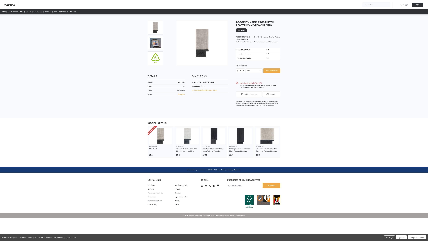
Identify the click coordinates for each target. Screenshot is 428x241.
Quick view (161, 141)
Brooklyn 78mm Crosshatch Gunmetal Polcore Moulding (266, 150)
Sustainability (152, 205)
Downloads (38, 12)
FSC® (177, 205)
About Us (48, 12)
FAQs (55, 12)
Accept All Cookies (417, 237)
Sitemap (177, 189)
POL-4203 (153, 149)
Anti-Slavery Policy (181, 185)
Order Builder (12, 12)
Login (417, 5)
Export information (181, 197)
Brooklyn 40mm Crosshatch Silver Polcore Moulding (186, 150)
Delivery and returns (155, 201)
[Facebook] (206, 186)
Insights (73, 12)
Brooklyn (181, 94)
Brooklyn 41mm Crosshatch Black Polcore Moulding (239, 150)
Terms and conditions (155, 193)
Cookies (177, 193)
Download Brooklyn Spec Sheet (205, 90)
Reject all (401, 237)
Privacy (177, 201)
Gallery (29, 12)
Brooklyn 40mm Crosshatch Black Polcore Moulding (213, 150)
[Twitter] (210, 186)
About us (151, 189)
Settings (389, 237)
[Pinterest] (214, 186)
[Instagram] (202, 186)
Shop (4, 12)
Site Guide (151, 185)
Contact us (151, 197)
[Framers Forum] (218, 186)
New (22, 12)
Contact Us (63, 12)
